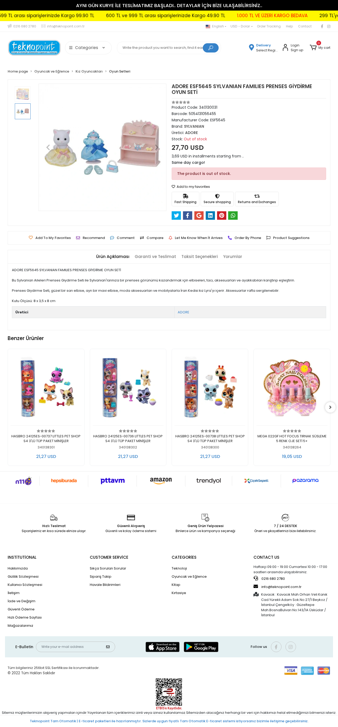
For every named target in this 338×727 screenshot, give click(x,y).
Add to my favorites (193, 186)
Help (289, 26)
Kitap (176, 584)
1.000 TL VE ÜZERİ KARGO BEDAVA (257, 15)
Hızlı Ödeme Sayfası (25, 617)
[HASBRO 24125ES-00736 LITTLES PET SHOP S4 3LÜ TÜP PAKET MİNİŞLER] (128, 388)
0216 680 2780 (273, 578)
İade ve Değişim (21, 601)
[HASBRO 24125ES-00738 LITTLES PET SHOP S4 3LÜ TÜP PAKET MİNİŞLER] (210, 388)
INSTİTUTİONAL (22, 557)
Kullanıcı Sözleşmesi (25, 584)
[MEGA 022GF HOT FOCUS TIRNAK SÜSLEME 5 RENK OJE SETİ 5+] (291, 388)
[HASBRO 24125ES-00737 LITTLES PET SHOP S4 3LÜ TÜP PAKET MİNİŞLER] (46, 388)
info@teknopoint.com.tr (281, 586)
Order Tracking (269, 26)
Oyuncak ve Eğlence (189, 576)
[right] (330, 407)
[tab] (112, 256)
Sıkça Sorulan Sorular (108, 568)
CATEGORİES (184, 557)
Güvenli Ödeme (21, 609)
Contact (305, 26)
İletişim (14, 592)
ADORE (183, 312)
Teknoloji (179, 568)
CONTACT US (266, 557)
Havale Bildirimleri (105, 584)
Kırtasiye (179, 592)
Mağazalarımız (20, 625)
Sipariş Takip (100, 576)
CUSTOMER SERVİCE (109, 557)
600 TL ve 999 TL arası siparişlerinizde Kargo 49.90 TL (150, 15)
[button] (319, 47)
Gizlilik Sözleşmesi (23, 576)
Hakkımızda (18, 568)
